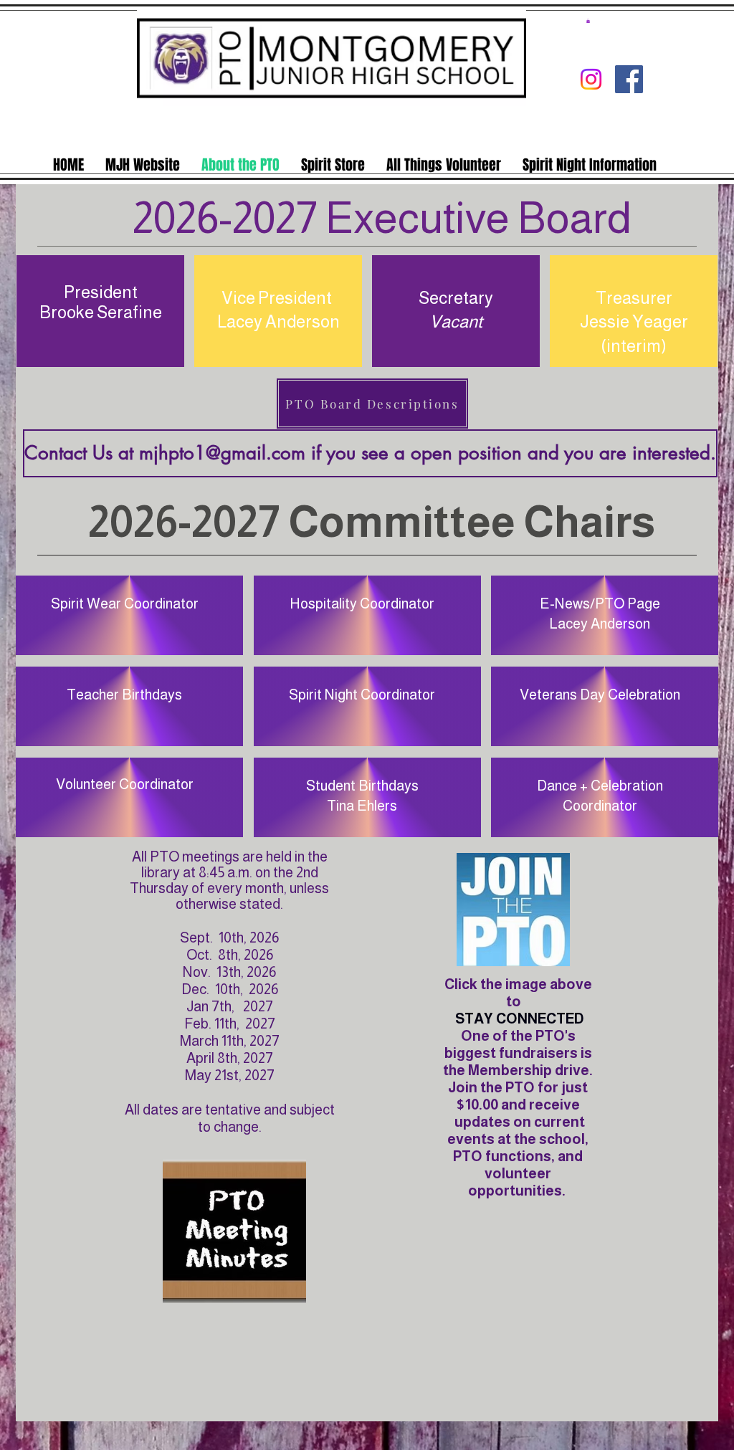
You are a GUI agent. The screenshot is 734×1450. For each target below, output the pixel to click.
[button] (588, 21)
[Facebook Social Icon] (629, 79)
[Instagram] (591, 79)
